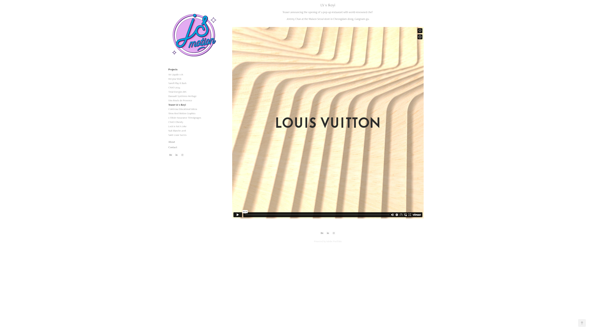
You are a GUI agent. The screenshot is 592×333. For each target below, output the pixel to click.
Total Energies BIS (177, 91)
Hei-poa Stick (174, 78)
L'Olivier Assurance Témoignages (184, 117)
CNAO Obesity (175, 122)
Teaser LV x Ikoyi (177, 104)
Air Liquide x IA (175, 74)
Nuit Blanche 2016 (177, 130)
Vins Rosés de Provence (180, 100)
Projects (172, 69)
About (171, 142)
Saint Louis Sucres (177, 135)
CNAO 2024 (174, 87)
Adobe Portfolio (334, 241)
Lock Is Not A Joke (177, 126)
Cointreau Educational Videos (182, 109)
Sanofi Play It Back (177, 83)
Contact (172, 147)
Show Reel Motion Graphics (181, 113)
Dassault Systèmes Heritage (182, 96)
